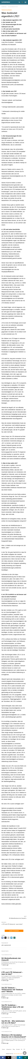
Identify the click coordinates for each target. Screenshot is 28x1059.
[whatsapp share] (14, 938)
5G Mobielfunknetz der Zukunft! (11, 959)
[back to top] (25, 1053)
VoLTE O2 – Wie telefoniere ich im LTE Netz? (13, 1022)
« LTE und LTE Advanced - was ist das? (12, 924)
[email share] (8, 938)
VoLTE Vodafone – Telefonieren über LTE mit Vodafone (12, 1007)
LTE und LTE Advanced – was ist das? (12, 973)
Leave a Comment (14, 930)
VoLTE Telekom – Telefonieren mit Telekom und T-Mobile (12, 989)
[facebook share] (2, 938)
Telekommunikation (13, 6)
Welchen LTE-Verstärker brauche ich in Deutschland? (13, 1036)
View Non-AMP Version (18, 1053)
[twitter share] (5, 938)
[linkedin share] (11, 938)
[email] (14, 1057)
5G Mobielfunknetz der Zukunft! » (18, 918)
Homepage (3, 6)
